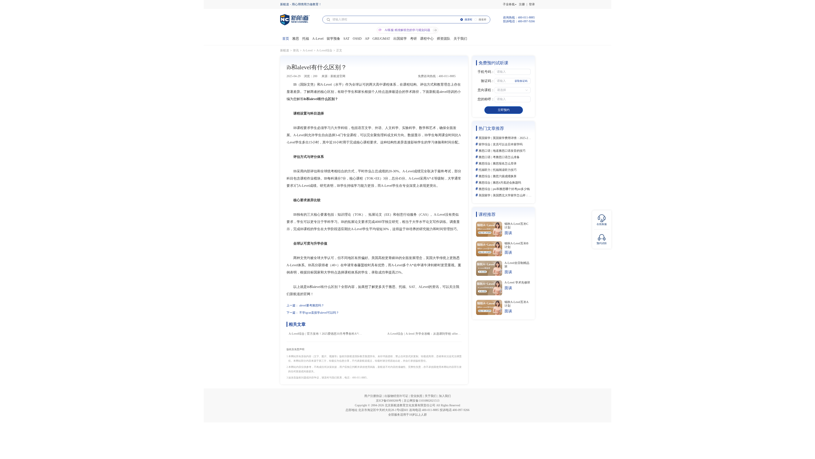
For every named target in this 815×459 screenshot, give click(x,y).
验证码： (488, 81)
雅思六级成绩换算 (505, 176)
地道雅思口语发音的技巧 (509, 150)
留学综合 (484, 144)
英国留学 (484, 138)
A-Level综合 (324, 50)
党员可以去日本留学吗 (508, 144)
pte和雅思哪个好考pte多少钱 (511, 189)
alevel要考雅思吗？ (311, 305)
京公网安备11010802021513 (421, 400)
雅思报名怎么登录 (505, 163)
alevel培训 (446, 92)
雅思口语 (484, 150)
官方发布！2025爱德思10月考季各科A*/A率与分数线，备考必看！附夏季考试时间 (361, 333)
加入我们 (445, 396)
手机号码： (486, 72)
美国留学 (484, 195)
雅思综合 (484, 163)
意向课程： (486, 90)
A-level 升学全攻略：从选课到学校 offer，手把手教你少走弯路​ (447, 333)
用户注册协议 (373, 396)
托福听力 (484, 169)
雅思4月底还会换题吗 (507, 182)
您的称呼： (486, 99)
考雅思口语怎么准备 (506, 157)
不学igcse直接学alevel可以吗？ (319, 312)
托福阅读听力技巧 (505, 169)
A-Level (308, 50)
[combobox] (458, 450)
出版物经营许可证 (396, 396)
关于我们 (431, 396)
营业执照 (416, 396)
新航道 (284, 50)
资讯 (296, 50)
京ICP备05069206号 (389, 400)
